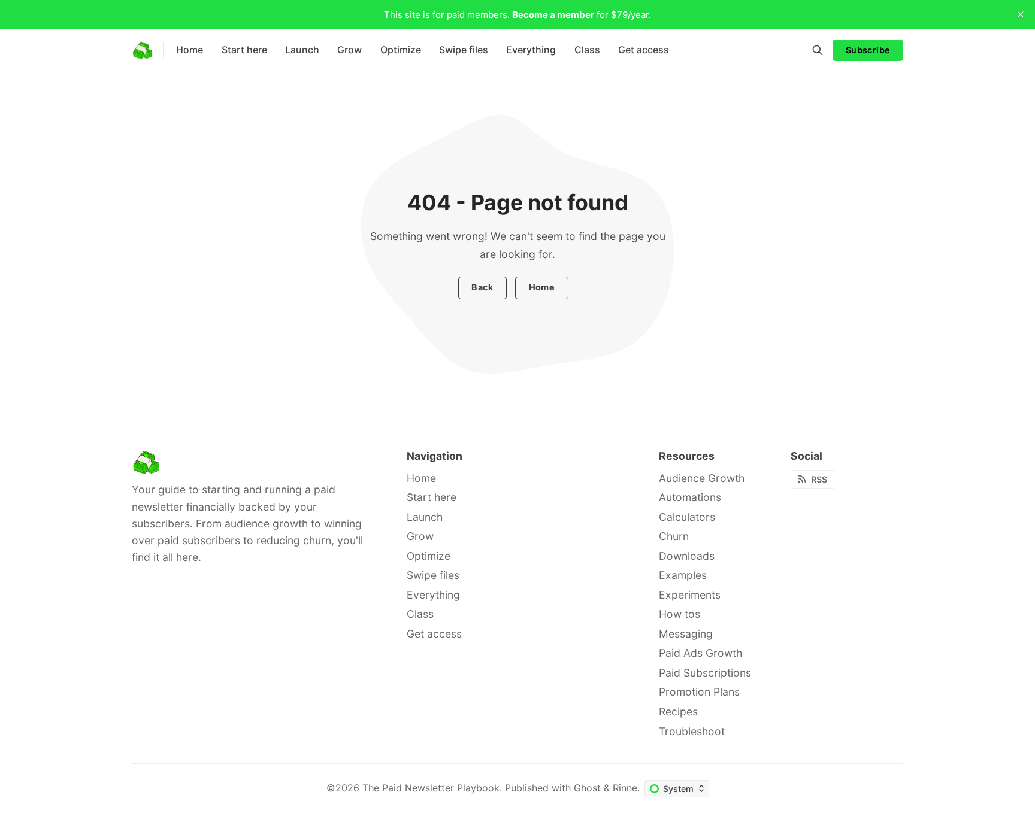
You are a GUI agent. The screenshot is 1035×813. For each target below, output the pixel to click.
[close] (1020, 14)
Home (542, 287)
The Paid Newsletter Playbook (431, 788)
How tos (679, 614)
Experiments (690, 594)
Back (482, 287)
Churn (674, 536)
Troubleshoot (692, 731)
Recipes (678, 711)
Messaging (686, 633)
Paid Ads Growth (700, 653)
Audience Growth (702, 478)
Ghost (587, 788)
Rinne (625, 788)
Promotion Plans (699, 691)
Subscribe (868, 50)
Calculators (687, 517)
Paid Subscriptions (705, 672)
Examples (683, 575)
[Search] (817, 50)
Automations (690, 497)
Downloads (687, 556)
